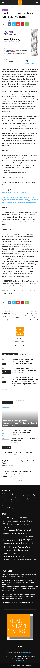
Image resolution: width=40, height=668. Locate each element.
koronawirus (8, 544)
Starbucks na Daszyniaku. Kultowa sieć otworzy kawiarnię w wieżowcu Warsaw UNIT (30, 317)
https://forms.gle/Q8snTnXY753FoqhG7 (14, 192)
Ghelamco (29, 534)
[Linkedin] (20, 345)
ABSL (8, 518)
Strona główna (5, 7)
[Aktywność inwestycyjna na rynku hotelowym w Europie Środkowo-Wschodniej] (20, 417)
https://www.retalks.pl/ (20, 341)
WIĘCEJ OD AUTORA (25, 354)
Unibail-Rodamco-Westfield (28, 559)
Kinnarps (14, 540)
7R (4, 517)
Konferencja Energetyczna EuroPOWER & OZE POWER (18, 602)
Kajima (9, 540)
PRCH (15, 547)
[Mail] (23, 345)
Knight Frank (25, 540)
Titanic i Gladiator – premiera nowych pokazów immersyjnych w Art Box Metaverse (24, 370)
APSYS (17, 518)
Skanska (7, 553)
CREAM (29, 525)
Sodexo (14, 553)
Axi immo (23, 518)
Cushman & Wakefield (17, 530)
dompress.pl (8, 534)
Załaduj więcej (19, 480)
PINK (10, 547)
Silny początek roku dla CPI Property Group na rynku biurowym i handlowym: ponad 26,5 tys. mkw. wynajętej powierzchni (18, 582)
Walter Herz (17, 563)
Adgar (13, 518)
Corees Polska (19, 524)
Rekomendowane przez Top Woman (6, 371)
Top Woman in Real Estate (16, 557)
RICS (10, 550)
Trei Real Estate (14, 559)
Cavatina (17, 521)
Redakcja (7, 20)
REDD (5, 550)
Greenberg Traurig (8, 537)
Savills (16, 550)
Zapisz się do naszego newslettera (20, 660)
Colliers (7, 524)
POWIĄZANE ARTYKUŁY (10, 354)
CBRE (23, 521)
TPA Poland (6, 559)
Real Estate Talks (24, 547)
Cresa (6, 528)
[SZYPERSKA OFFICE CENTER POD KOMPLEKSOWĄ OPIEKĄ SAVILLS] (5, 433)
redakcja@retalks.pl (7, 508)
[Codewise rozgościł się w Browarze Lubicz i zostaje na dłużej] (5, 440)
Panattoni (27, 543)
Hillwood (29, 537)
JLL (4, 540)
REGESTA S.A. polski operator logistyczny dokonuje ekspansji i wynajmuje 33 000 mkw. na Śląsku (11, 317)
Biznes (4, 363)
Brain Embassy (7, 521)
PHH (5, 547)
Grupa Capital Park (19, 537)
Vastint (5, 563)
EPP (22, 534)
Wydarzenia (14, 7)
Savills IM (24, 550)
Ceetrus (29, 521)
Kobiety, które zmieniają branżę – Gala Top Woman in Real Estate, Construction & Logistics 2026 (24, 361)
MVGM (18, 544)
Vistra (9, 563)
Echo (17, 533)
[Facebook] (16, 345)
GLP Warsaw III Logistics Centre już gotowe (17, 452)
